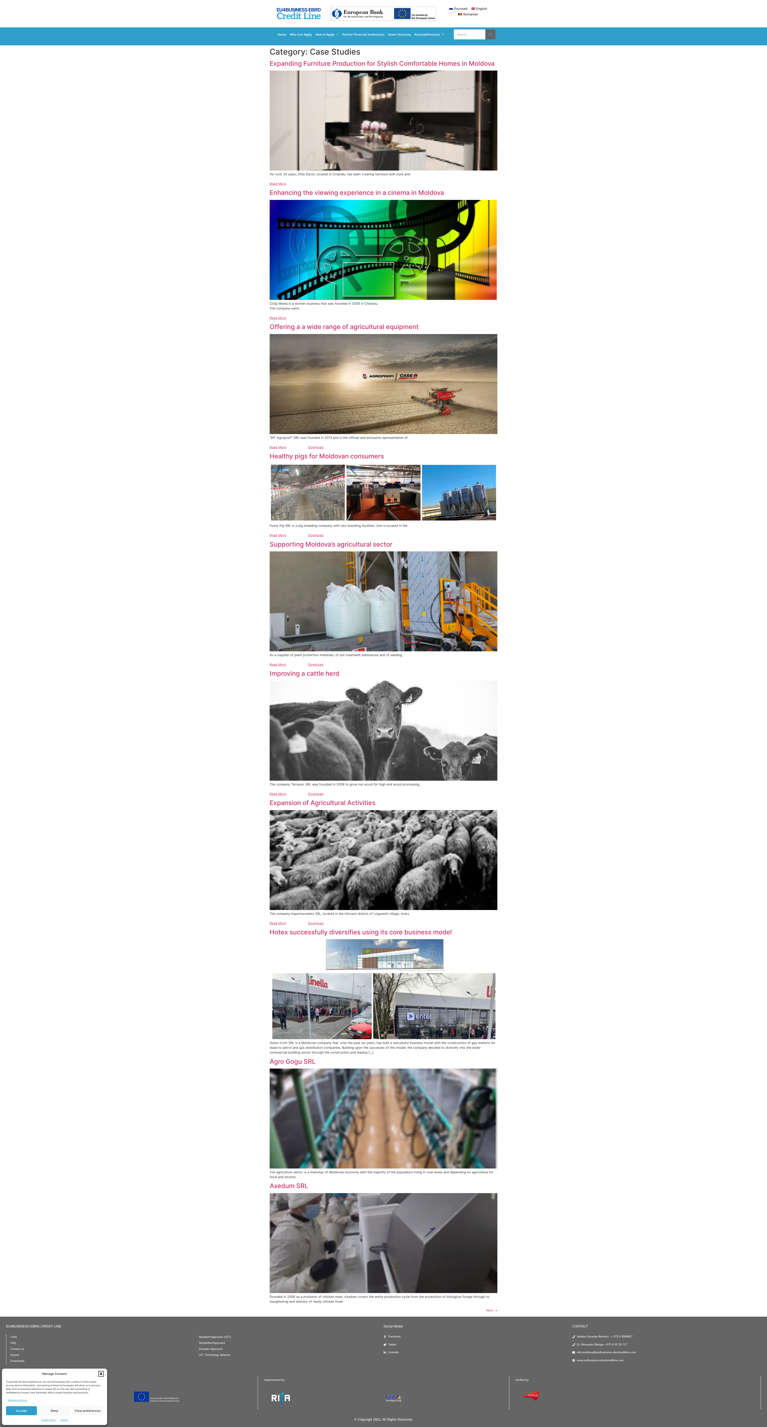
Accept (21, 1411)
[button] (101, 1374)
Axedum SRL (289, 1186)
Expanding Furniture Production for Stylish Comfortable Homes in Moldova (382, 63)
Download (315, 447)
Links (13, 1336)
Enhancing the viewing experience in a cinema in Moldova (357, 193)
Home (282, 34)
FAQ (13, 1342)
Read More (278, 184)
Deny (54, 1411)
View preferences (87, 1411)
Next (491, 1310)
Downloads (17, 1360)
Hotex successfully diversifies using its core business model (361, 932)
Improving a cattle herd (304, 673)
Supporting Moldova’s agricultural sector (331, 544)
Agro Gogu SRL (293, 1061)
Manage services (17, 1400)
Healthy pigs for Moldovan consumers (327, 456)
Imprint (64, 1419)
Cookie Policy (49, 1419)
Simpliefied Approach (212, 1342)
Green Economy (399, 34)
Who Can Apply (301, 34)
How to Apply (324, 34)
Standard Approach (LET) (215, 1336)
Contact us (17, 1348)
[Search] (490, 34)
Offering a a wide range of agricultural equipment (344, 327)
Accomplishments (427, 34)
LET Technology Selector (214, 1354)
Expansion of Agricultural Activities (323, 803)
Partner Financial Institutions (363, 34)
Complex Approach (211, 1348)
